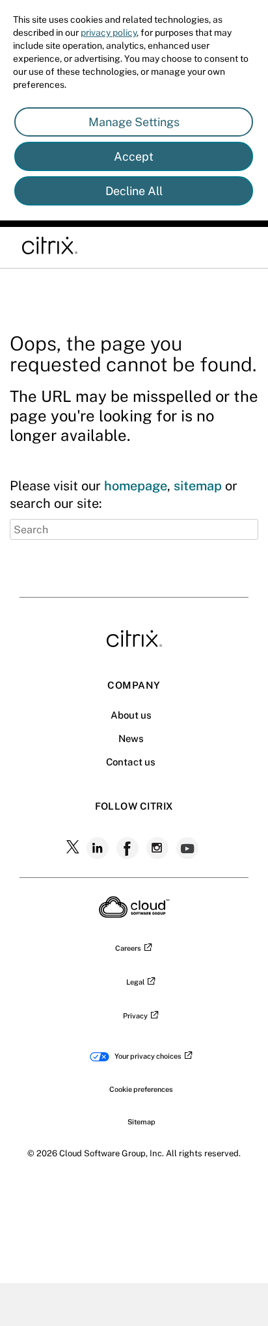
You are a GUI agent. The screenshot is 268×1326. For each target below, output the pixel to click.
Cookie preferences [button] (141, 1089)
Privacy (135, 1016)
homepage (135, 486)
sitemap (198, 486)
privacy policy (109, 32)
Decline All (134, 191)
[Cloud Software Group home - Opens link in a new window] (134, 913)
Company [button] (133, 685)
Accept (134, 156)
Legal (135, 982)
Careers (128, 948)
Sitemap (141, 1122)
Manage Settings (134, 122)
